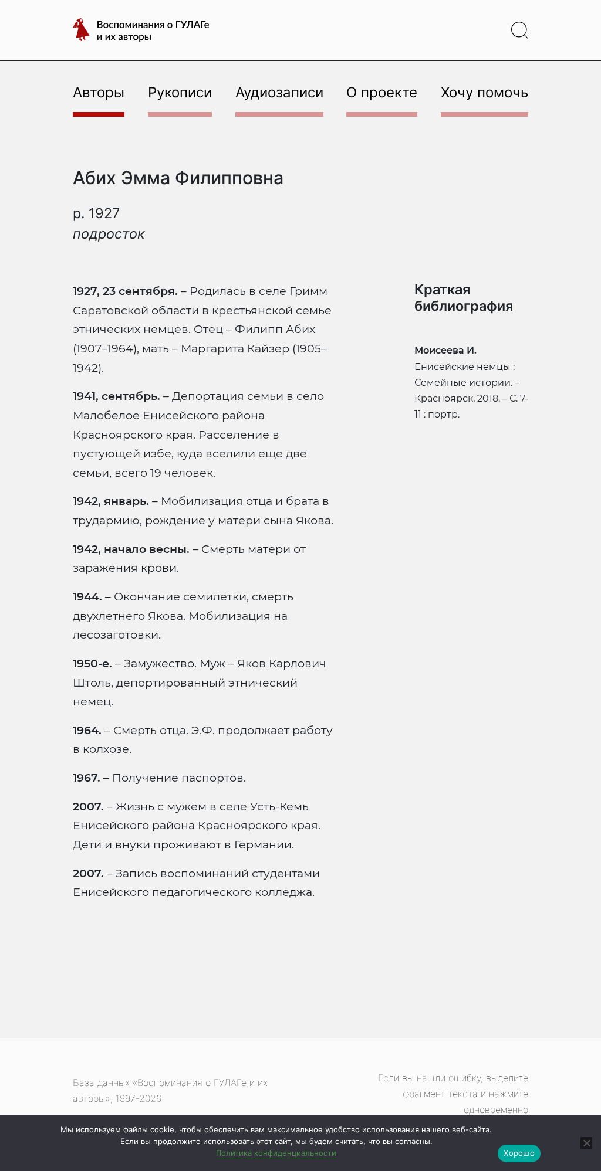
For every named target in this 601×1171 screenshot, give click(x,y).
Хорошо (519, 1153)
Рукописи (180, 92)
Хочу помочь (484, 92)
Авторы (98, 92)
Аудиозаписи (279, 92)
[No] (586, 1143)
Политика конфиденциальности (276, 1153)
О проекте (381, 92)
